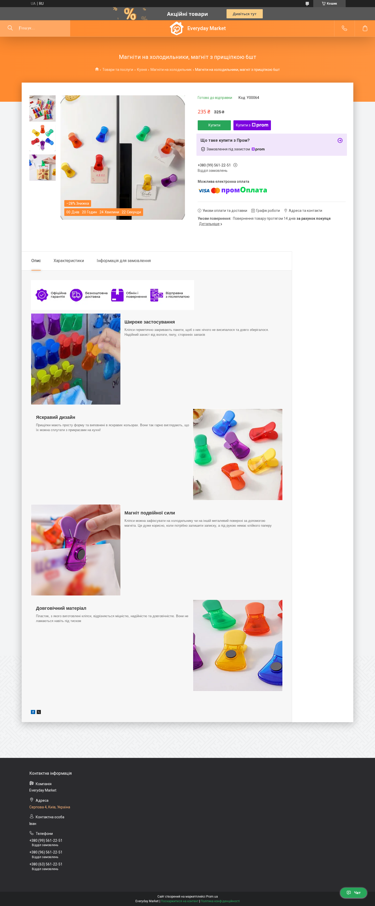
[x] (39, 713)
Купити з (243, 125)
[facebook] (33, 713)
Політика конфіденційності (220, 901)
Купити (214, 125)
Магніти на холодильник (171, 70)
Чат (357, 893)
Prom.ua (212, 896)
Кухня (142, 70)
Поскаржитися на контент (179, 901)
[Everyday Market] (177, 28)
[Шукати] (10, 28)
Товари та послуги (117, 70)
